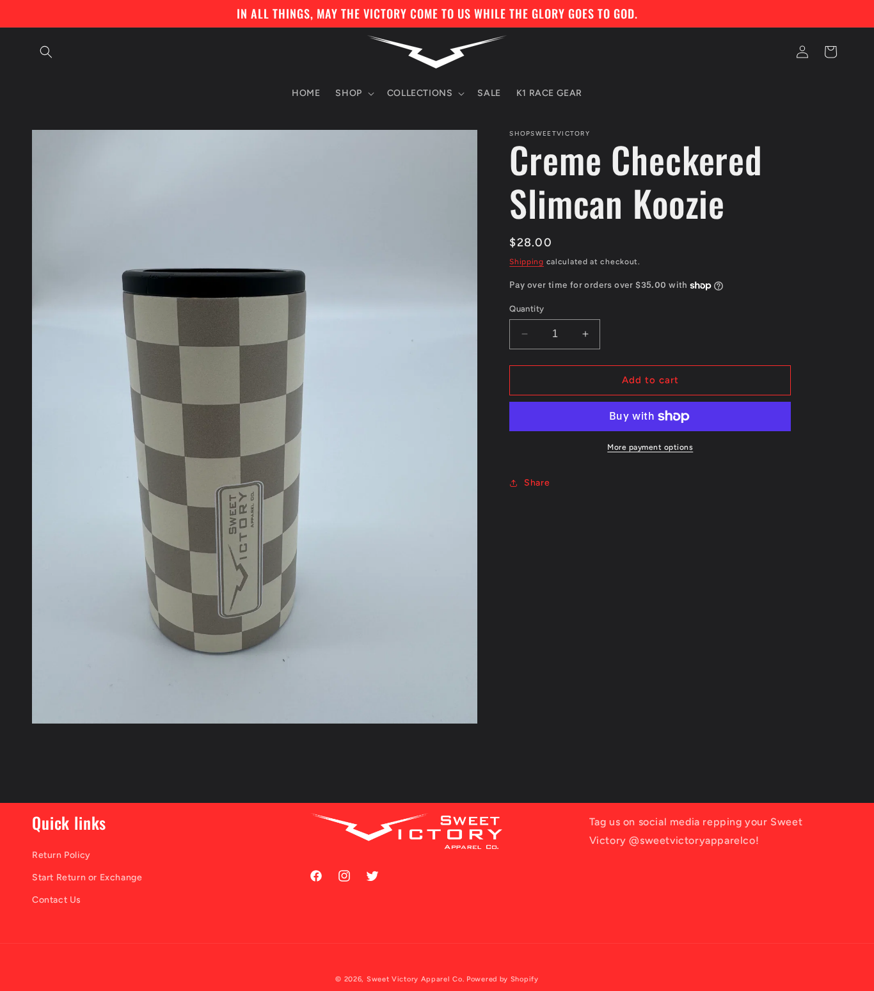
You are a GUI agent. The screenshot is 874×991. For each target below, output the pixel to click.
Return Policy (61, 855)
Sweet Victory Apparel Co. (416, 979)
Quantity (526, 308)
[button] (46, 52)
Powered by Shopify (502, 979)
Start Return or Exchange (87, 877)
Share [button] (537, 482)
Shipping (526, 261)
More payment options (650, 447)
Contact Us (56, 899)
